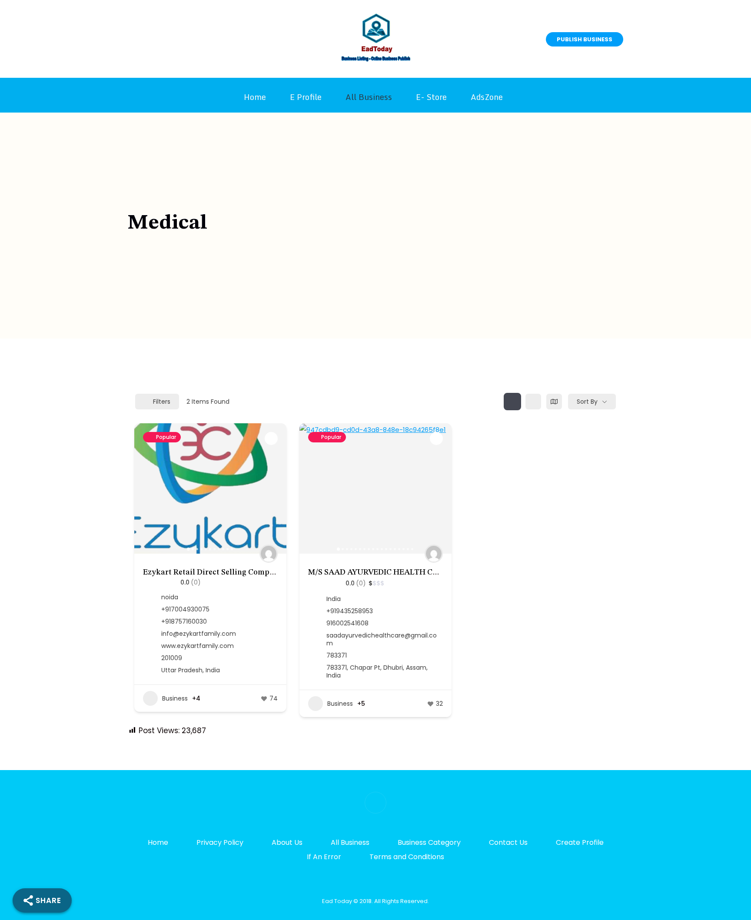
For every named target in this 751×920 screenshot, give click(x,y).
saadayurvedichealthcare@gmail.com (381, 639)
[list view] (533, 401)
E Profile (306, 96)
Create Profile (580, 842)
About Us (287, 842)
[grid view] (512, 401)
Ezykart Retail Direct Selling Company (213, 572)
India (333, 599)
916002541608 (347, 623)
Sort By (587, 401)
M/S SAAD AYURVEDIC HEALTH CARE (378, 572)
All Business (369, 96)
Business (175, 698)
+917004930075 (185, 609)
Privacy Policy (219, 842)
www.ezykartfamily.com (197, 646)
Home (255, 96)
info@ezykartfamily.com (198, 634)
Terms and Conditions (406, 857)
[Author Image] (268, 554)
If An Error (324, 857)
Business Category (429, 842)
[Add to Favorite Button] (271, 438)
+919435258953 (349, 611)
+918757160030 (184, 621)
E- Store (431, 96)
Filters (161, 401)
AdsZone (487, 96)
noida (169, 597)
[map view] (554, 401)
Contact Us (508, 842)
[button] (145, 488)
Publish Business (584, 39)
